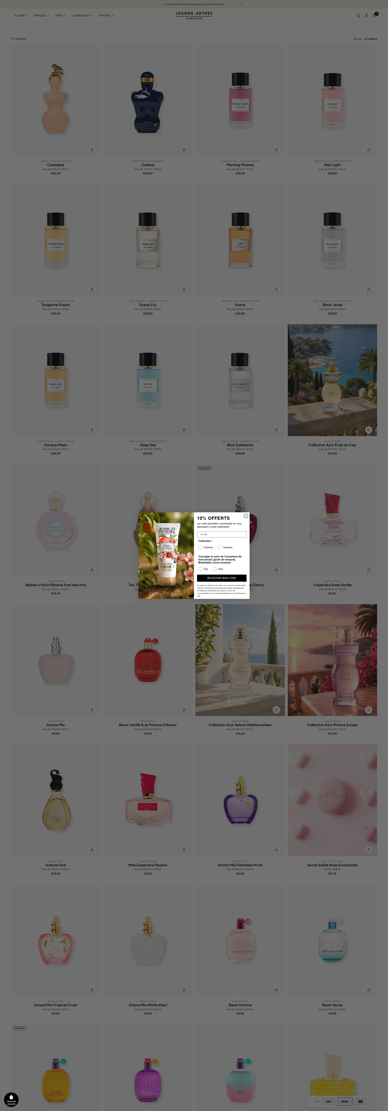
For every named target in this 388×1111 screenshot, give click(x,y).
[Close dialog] (246, 516)
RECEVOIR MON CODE (221, 578)
